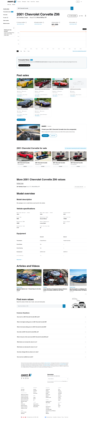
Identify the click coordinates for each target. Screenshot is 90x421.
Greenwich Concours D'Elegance (51, 410)
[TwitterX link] (24, 378)
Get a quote (45, 135)
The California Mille (48, 409)
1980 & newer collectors (24, 394)
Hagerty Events (48, 406)
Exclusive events (48, 397)
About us (59, 390)
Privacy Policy (64, 381)
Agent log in (23, 413)
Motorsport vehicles (24, 401)
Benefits (47, 393)
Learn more (53, 135)
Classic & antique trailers (25, 398)
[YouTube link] (28, 378)
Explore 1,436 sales (21, 119)
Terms (59, 406)
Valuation (47, 390)
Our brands (60, 393)
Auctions (34, 389)
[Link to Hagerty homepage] (26, 375)
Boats (22, 402)
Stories (34, 398)
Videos (34, 397)
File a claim (22, 390)
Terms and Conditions (50, 382)
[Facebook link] (22, 378)
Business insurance (24, 405)
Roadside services (48, 401)
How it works (35, 393)
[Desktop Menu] (81, 1)
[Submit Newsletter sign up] (67, 378)
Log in (78, 1)
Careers (59, 394)
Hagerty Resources (36, 405)
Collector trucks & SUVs (24, 397)
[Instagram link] (26, 378)
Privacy (59, 405)
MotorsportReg (35, 406)
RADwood (47, 413)
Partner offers (48, 394)
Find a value (9, 4)
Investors (59, 398)
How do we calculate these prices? (79, 51)
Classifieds (35, 390)
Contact (59, 397)
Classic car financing (24, 406)
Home (59, 389)
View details (19, 115)
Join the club (48, 389)
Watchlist (13, 4)
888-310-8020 (48, 402)
